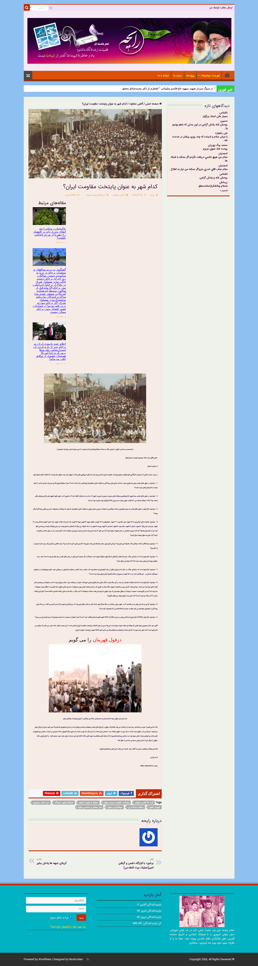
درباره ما (177, 75)
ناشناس (224, 113)
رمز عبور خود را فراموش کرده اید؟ (68, 927)
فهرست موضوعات (210, 75)
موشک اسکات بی (136, 807)
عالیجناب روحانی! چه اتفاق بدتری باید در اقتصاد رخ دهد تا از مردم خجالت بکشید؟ (49, 233)
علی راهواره (221, 133)
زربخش (223, 182)
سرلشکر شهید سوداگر (64, 802)
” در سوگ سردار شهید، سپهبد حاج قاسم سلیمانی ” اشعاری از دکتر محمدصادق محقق (168, 88)
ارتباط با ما (163, 75)
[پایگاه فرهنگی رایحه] (129, 40)
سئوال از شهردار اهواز (88, 802)
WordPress (44, 959)
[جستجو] (27, 8)
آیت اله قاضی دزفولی (144, 802)
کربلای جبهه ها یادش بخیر (52, 861)
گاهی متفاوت (136, 104)
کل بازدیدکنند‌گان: (151, 923)
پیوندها (190, 75)
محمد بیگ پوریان (218, 145)
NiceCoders (76, 959)
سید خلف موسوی (41, 802)
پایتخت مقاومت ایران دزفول (116, 802)
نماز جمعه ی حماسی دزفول (90, 807)
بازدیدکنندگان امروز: (150, 911)
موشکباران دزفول (114, 807)
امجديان (223, 153)
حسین (224, 121)
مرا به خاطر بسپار (59, 918)
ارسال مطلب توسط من (220, 7)
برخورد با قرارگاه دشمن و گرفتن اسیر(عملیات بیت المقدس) (136, 863)
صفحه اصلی (227, 75)
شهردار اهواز (154, 807)
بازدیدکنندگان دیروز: (150, 917)
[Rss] (50, 7)
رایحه (152, 195)
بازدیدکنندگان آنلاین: (150, 904)
